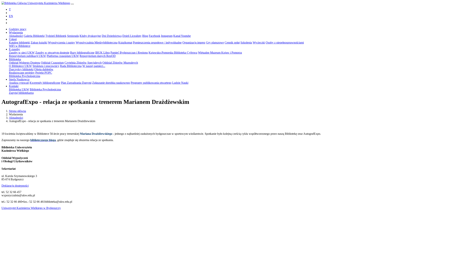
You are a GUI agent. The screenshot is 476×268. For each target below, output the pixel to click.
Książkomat (125, 42)
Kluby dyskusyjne (90, 35)
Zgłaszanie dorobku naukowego (111, 82)
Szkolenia (246, 42)
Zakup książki (39, 42)
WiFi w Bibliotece (19, 45)
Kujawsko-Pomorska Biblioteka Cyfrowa (173, 52)
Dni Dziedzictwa (112, 35)
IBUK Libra (102, 52)
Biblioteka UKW (19, 89)
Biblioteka (15, 59)
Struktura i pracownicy (46, 66)
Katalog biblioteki (19, 42)
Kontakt (13, 86)
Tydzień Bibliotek (55, 35)
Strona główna (17, 111)
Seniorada (73, 35)
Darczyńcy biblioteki (21, 69)
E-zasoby (14, 49)
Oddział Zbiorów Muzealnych (120, 62)
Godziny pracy (17, 29)
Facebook (154, 35)
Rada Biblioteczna (71, 66)
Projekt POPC (43, 72)
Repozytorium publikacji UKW (27, 56)
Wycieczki (259, 42)
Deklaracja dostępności (15, 185)
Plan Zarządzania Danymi (76, 82)
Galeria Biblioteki (34, 35)
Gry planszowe (215, 42)
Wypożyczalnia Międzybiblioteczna (97, 42)
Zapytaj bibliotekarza (21, 92)
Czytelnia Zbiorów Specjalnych (83, 62)
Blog (145, 35)
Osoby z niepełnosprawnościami (285, 42)
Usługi (13, 39)
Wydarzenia (16, 32)
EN (11, 16)
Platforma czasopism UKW (63, 56)
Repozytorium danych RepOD (98, 56)
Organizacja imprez (193, 42)
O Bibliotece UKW (20, 66)
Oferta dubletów (43, 69)
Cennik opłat (232, 42)
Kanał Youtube (182, 35)
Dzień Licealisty (131, 35)
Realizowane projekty (22, 72)
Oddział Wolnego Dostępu (24, 62)
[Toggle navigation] (72, 4)
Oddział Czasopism (52, 62)
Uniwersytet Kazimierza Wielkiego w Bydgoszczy (31, 208)
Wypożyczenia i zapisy (61, 42)
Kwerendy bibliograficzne (45, 82)
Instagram (167, 35)
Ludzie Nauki (180, 82)
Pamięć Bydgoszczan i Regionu (129, 52)
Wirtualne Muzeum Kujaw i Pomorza (220, 52)
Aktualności (16, 35)
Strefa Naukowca (19, 79)
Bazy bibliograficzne (82, 52)
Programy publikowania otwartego (151, 82)
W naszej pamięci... (93, 66)
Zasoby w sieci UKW (22, 52)
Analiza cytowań (19, 82)
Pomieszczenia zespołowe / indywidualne (157, 42)
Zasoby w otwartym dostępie (52, 52)
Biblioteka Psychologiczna (24, 76)
